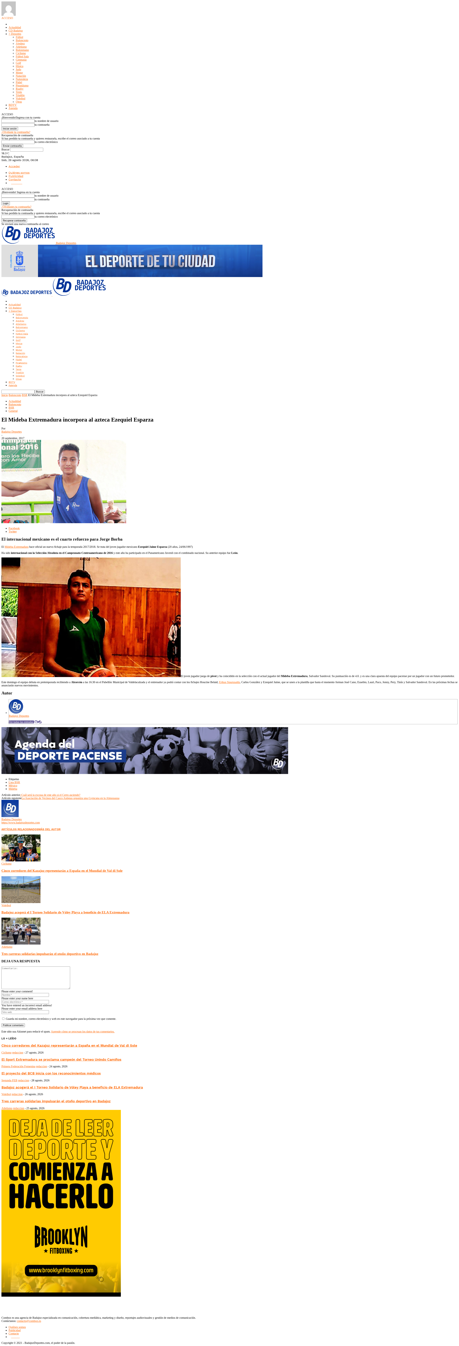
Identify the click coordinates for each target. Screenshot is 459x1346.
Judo (18, 69)
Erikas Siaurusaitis (229, 682)
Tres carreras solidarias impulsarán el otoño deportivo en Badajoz (49, 954)
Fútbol (19, 37)
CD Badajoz (16, 30)
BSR (24, 395)
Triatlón (20, 95)
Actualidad (15, 27)
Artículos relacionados (19, 829)
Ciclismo (21, 53)
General (13, 410)
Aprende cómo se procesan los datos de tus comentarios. (83, 1031)
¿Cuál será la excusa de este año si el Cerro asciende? (50, 794)
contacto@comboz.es (29, 1320)
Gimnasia (21, 59)
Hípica (19, 66)
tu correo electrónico (46, 141)
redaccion (17, 1052)
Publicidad (16, 176)
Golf (18, 62)
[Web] (40, 722)
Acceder (14, 166)
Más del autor (49, 829)
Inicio (4, 395)
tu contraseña (42, 124)
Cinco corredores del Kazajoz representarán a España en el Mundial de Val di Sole (61, 871)
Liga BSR (14, 782)
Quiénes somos (19, 172)
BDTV (13, 104)
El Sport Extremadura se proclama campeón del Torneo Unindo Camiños (61, 1060)
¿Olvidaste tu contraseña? (15, 132)
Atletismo (21, 46)
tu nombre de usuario (46, 120)
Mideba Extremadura (17, 546)
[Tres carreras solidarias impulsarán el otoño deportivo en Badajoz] (21, 943)
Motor (19, 72)
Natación (21, 75)
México (13, 785)
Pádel (19, 82)
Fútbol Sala (22, 56)
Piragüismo (22, 85)
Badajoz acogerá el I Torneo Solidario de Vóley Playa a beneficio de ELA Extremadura (65, 912)
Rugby (19, 88)
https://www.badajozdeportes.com (20, 822)
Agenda (13, 108)
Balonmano (22, 50)
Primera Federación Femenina (18, 1066)
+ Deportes (15, 33)
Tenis (19, 92)
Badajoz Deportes (11, 431)
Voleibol (20, 98)
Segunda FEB (9, 1080)
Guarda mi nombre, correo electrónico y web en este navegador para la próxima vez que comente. (61, 1018)
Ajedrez (20, 43)
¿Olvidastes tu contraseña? (16, 206)
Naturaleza (22, 79)
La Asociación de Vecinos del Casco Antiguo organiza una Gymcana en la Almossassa (70, 798)
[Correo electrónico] (36, 722)
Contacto (15, 179)
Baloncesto (22, 40)
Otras (19, 101)
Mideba (13, 788)
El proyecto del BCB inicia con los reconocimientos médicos (51, 1073)
